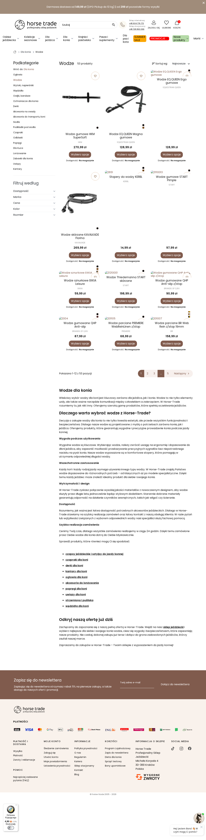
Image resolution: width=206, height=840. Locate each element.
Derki (16, 106)
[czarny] (97, 128)
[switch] (11, 828)
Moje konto (52, 741)
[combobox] (88, 24)
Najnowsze (181, 64)
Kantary (17, 169)
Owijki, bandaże (21, 96)
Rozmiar (18, 215)
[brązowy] (143, 128)
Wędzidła (18, 90)
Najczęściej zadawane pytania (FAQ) (25, 778)
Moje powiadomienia (55, 761)
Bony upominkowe (115, 765)
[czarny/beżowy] (97, 272)
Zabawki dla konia (23, 158)
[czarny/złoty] (189, 317)
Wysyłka (17, 751)
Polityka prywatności (85, 748)
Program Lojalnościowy (118, 748)
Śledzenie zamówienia (56, 748)
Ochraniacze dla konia (25, 101)
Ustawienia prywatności (57, 765)
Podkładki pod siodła (24, 127)
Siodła (16, 122)
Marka (17, 197)
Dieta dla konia (113, 757)
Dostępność (21, 191)
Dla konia (29, 69)
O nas (77, 752)
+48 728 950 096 (136, 29)
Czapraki (18, 132)
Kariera (78, 761)
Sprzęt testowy (113, 761)
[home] (14, 51)
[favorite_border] (126, 172)
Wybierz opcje (80, 154)
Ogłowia (17, 74)
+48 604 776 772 (136, 23)
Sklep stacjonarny (84, 765)
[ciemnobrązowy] (97, 317)
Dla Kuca (18, 148)
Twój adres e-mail (130, 682)
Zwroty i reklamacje (24, 759)
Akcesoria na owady (24, 111)
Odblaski (18, 137)
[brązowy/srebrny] (189, 314)
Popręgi (17, 143)
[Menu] (16, 806)
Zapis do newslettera (116, 752)
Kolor (16, 209)
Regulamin (80, 757)
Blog (76, 774)
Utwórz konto (51, 757)
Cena (16, 203)
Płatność (18, 755)
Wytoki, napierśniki (23, 85)
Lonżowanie (19, 153)
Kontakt (78, 770)
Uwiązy (17, 164)
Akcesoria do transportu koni (29, 116)
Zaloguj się (50, 752)
